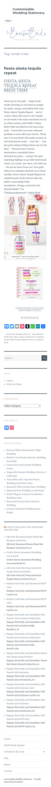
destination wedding (35, 337)
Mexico (32, 340)
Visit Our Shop (14, 384)
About (7, 764)
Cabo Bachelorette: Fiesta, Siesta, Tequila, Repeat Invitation (30, 308)
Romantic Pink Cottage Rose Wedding (26, 486)
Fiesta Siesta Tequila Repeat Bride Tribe (20, 86)
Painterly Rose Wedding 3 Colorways (25, 490)
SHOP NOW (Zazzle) (14, 745)
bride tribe (8, 337)
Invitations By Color (14, 751)
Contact (8, 771)
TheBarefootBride (31, 317)
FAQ (6, 758)
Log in (10, 380)
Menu (8, 21)
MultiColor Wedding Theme (18, 334)
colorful (22, 337)
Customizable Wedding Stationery (29, 11)
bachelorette (37, 334)
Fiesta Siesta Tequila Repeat (16, 340)
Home (7, 739)
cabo (16, 337)
